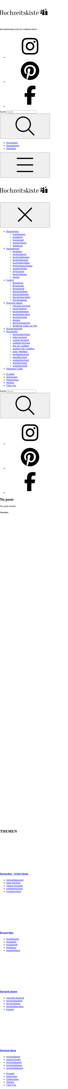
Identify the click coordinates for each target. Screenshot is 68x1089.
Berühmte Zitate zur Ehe (25, 325)
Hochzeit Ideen (8, 1050)
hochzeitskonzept (21, 334)
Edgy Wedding (20, 351)
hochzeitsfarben (14, 1065)
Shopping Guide (14, 368)
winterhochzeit (20, 365)
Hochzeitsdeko (20, 291)
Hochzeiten (12, 142)
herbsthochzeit (20, 363)
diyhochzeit (18, 271)
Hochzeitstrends (14, 328)
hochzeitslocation (21, 314)
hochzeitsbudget (21, 311)
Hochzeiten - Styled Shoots (14, 873)
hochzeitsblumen (21, 257)
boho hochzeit (20, 337)
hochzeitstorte (19, 254)
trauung (16, 320)
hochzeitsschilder (21, 263)
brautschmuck (20, 243)
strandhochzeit (20, 357)
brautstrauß (18, 240)
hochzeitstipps (20, 308)
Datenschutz (12, 379)
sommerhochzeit (21, 360)
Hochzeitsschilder (21, 297)
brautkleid (18, 237)
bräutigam (18, 245)
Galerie (10, 280)
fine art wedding (21, 345)
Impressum (11, 377)
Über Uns (11, 385)
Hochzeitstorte (20, 300)
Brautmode (18, 285)
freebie (16, 277)
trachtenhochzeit (21, 354)
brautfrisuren (19, 234)
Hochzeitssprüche (21, 323)
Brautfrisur (18, 283)
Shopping (11, 148)
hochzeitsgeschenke (22, 265)
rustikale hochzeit (21, 343)
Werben (10, 382)
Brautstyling (12, 231)
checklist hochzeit (21, 305)
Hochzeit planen (14, 303)
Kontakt (10, 374)
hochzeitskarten (20, 260)
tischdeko (17, 251)
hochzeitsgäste (20, 317)
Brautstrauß (18, 288)
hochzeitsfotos (20, 274)
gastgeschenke (20, 268)
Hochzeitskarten (21, 294)
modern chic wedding (23, 348)
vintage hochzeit (21, 340)
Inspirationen (12, 145)
